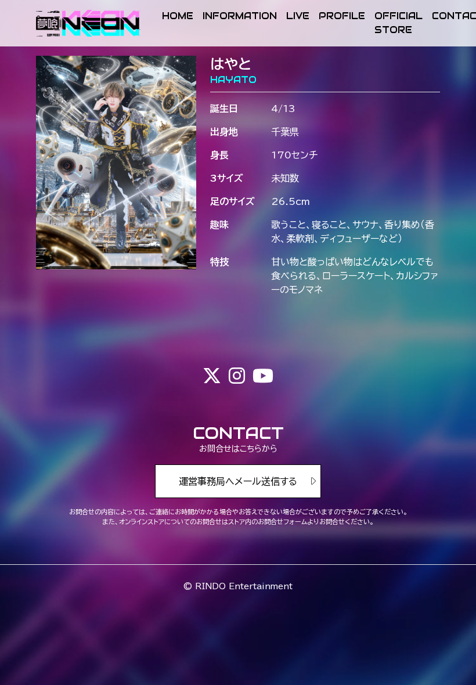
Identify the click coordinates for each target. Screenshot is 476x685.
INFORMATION (240, 16)
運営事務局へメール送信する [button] (238, 481)
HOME (177, 16)
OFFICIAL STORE (398, 23)
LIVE (297, 16)
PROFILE (342, 16)
